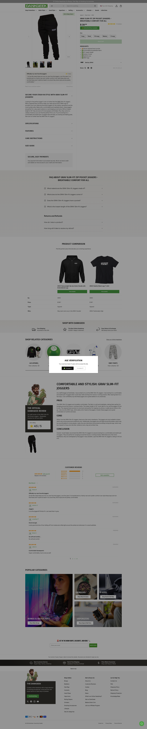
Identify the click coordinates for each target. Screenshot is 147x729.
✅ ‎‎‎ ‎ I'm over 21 (68, 368)
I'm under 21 (80, 368)
